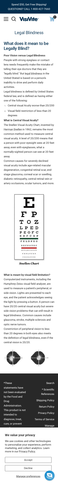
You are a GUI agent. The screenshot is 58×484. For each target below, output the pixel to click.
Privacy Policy (46, 413)
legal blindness (33, 73)
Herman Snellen (13, 129)
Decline (28, 468)
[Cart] (52, 19)
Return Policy (46, 406)
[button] (50, 476)
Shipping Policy (45, 400)
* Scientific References (47, 392)
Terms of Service (44, 419)
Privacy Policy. (27, 451)
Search (50, 383)
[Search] (13, 19)
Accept (28, 459)
